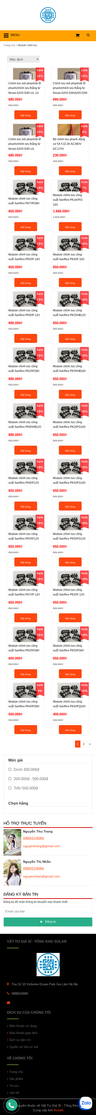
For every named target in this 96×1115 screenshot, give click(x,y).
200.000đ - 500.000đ (30, 779)
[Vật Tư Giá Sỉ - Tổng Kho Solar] (48, 14)
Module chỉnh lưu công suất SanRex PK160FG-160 (68, 200)
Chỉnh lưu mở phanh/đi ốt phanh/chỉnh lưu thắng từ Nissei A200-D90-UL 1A (24, 88)
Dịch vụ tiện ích (20, 1040)
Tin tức (14, 1086)
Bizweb (58, 1110)
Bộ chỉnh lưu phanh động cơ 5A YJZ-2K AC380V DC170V (69, 144)
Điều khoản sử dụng (23, 1026)
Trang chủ (9, 45)
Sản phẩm (16, 1079)
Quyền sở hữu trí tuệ (23, 1047)
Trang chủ (16, 1072)
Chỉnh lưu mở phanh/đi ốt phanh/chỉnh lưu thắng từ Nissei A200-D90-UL (24, 144)
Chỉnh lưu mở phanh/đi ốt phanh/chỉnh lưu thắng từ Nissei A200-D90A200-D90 (70, 88)
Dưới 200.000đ (26, 770)
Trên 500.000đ (25, 788)
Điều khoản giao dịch (23, 1033)
